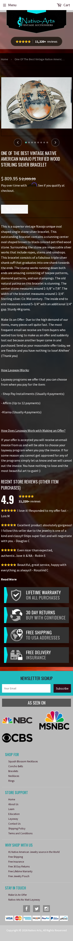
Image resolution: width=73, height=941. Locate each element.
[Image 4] (35, 142)
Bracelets (13, 771)
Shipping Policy (16, 828)
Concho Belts (15, 766)
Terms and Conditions (20, 833)
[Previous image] (18, 142)
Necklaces (13, 776)
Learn (11, 809)
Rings (11, 781)
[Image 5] (38, 142)
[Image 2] (29, 142)
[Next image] (55, 142)
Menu (12, 5)
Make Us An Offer (17, 895)
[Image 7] (44, 142)
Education (14, 814)
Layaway (13, 819)
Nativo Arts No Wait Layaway (24, 899)
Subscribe (62, 688)
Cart (66, 5)
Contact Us (14, 823)
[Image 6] (41, 142)
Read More (9, 579)
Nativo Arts (35, 930)
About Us (13, 804)
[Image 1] (26, 142)
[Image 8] (47, 142)
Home (4, 59)
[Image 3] (32, 142)
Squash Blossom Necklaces (23, 761)
